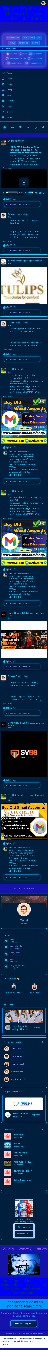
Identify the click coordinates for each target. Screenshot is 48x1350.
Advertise (23, 43)
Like (4, 199)
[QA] (8, 63)
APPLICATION (25, 1249)
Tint (39, 37)
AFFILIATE (41, 1249)
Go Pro (35, 43)
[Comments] (10, 199)
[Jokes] (20, 54)
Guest (24, 920)
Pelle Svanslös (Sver (23, 1162)
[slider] (12, 193)
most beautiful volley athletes (20, 1028)
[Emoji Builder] (29, 58)
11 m (9, 325)
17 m (9, 679)
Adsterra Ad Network (25, 1234)
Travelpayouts (24, 1227)
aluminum (19, 1135)
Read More (7, 168)
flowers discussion (23, 1171)
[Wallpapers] (30, 54)
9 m (9, 263)
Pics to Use (28, 37)
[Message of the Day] (7, 58)
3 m (9, 217)
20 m (10, 728)
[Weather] (7, 54)
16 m (9, 494)
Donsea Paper (20, 1153)
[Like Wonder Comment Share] (9, 199)
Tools (12, 43)
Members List (13, 37)
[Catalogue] (26, 63)
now (9, 144)
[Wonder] (7, 199)
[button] (43, 3)
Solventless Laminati (23, 1180)
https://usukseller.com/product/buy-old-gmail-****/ (26, 382)
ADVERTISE (7, 1249)
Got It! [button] (5, 1344)
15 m (9, 372)
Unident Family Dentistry (20, 1115)
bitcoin (17, 1144)
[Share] (14, 199)
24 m (10, 800)
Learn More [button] (29, 1341)
